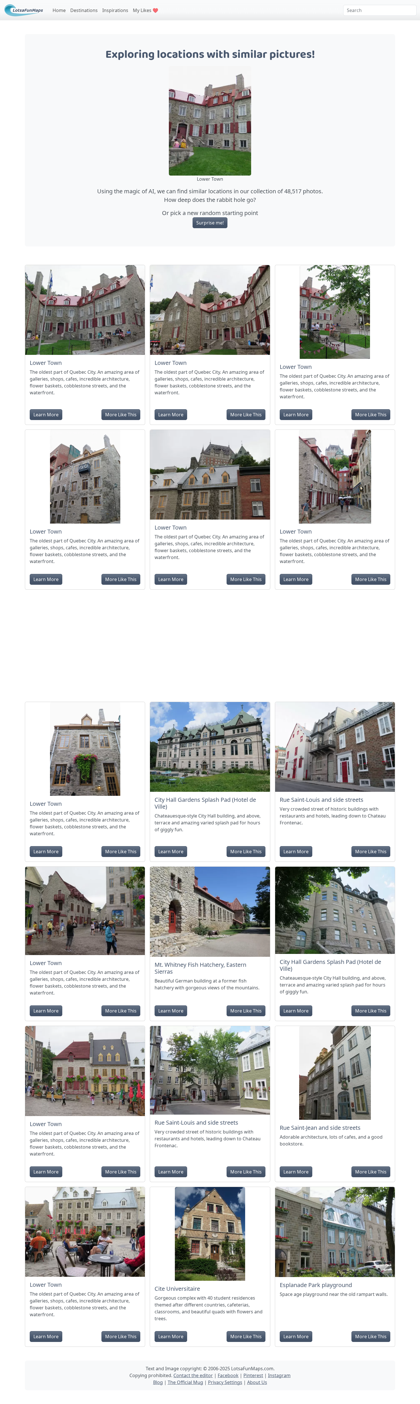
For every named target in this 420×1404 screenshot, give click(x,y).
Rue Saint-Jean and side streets (320, 1127)
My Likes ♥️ (145, 10)
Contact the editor (193, 1375)
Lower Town (46, 363)
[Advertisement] (210, 643)
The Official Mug (185, 1382)
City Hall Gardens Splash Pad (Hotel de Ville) (205, 803)
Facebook (228, 1375)
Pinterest (253, 1375)
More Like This (121, 414)
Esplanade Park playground (316, 1285)
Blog (158, 1382)
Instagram (279, 1375)
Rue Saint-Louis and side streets (321, 800)
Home (59, 10)
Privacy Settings (225, 1382)
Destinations (84, 10)
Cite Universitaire (177, 1288)
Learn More (46, 414)
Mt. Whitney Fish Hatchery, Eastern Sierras (200, 968)
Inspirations (115, 10)
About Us (257, 1382)
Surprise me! (210, 223)
